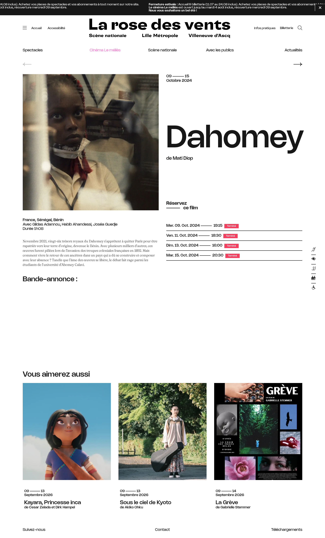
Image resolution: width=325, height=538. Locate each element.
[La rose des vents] (159, 28)
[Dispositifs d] (314, 269)
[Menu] (25, 28)
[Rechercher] (300, 28)
